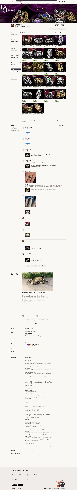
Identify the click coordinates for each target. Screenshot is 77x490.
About (20, 29)
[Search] (56, 1)
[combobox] (35, 1)
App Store (14, 485)
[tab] (16, 33)
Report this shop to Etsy (14, 79)
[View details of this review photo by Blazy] (30, 177)
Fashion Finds (39, 3)
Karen (25, 240)
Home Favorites (33, 3)
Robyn (26, 160)
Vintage (43, 3)
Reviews (16, 29)
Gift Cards (53, 3)
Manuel (26, 149)
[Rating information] (15, 26)
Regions (64, 488)
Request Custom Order (17, 69)
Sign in (59, 1)
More (36, 323)
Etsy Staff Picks (27, 3)
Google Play (20, 485)
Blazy (25, 171)
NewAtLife (26, 127)
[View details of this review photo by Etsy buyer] (30, 201)
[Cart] (64, 1)
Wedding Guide (48, 3)
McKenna (26, 138)
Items (12, 29)
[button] (57, 25)
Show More (38, 463)
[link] (26, 266)
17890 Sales (12, 74)
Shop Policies (25, 29)
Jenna (26, 253)
